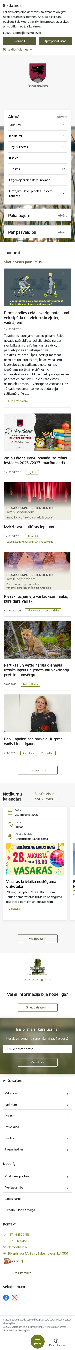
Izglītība (32, 472)
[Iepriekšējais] (8, 966)
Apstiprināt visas (55, 41)
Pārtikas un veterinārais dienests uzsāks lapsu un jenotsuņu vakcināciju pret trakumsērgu (37, 670)
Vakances (11, 1093)
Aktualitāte (33, 536)
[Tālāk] (67, 966)
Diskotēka (14, 908)
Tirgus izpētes (14, 1149)
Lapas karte (13, 1199)
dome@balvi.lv (17, 1247)
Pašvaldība (47, 753)
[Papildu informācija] (22, 1261)
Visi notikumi (37, 939)
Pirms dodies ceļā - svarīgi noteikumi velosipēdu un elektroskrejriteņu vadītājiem (36, 317)
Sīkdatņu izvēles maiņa (20, 1210)
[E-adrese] (11, 1261)
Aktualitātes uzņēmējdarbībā (43, 610)
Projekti (10, 1116)
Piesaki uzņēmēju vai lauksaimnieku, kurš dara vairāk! (36, 599)
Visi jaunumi (38, 770)
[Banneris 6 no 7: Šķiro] (37, 966)
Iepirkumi (11, 1104)
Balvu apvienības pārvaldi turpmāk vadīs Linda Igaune (34, 741)
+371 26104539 (18, 1241)
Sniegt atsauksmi (37, 1007)
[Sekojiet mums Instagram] (15, 1297)
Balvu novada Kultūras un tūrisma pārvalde (30, 541)
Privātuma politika (17, 1176)
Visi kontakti (23, 1273)
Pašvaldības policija (17, 400)
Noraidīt (19, 41)
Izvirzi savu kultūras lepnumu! (30, 526)
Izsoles (9, 1138)
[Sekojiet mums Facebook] (6, 1298)
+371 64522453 (19, 1234)
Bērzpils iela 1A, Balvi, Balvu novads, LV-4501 (38, 1253)
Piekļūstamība (14, 1187)
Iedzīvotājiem (30, 684)
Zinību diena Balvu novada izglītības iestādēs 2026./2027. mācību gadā (35, 460)
